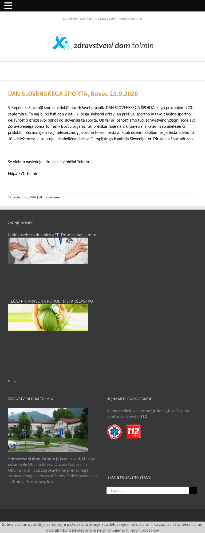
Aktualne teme (49, 197)
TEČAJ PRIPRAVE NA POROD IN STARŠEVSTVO (50, 301)
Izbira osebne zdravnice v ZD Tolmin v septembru (52, 234)
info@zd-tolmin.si (130, 19)
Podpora (13, 381)
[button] (9, 6)
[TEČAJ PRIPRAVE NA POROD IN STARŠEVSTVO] (53, 317)
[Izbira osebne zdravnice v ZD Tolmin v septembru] (53, 251)
